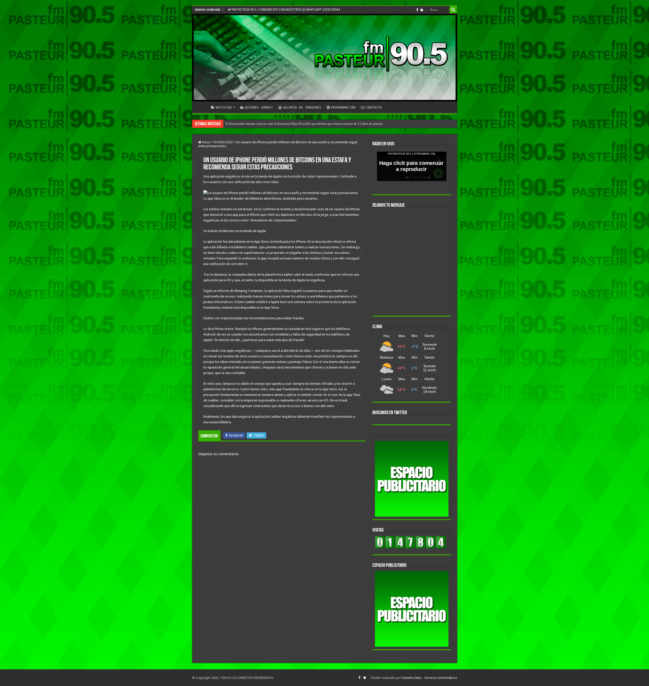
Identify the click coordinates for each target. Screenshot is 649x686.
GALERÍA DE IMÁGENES (302, 107)
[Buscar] (453, 9)
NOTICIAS (224, 107)
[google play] (422, 10)
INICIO (201, 106)
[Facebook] (417, 10)
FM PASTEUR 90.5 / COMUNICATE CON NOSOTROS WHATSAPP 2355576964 (285, 9)
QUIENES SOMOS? (259, 107)
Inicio (205, 142)
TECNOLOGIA (223, 142)
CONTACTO (374, 107)
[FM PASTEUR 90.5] (324, 57)
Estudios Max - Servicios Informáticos (429, 678)
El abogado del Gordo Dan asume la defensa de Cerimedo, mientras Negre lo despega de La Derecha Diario (298, 124)
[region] (411, 479)
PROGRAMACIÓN (343, 107)
